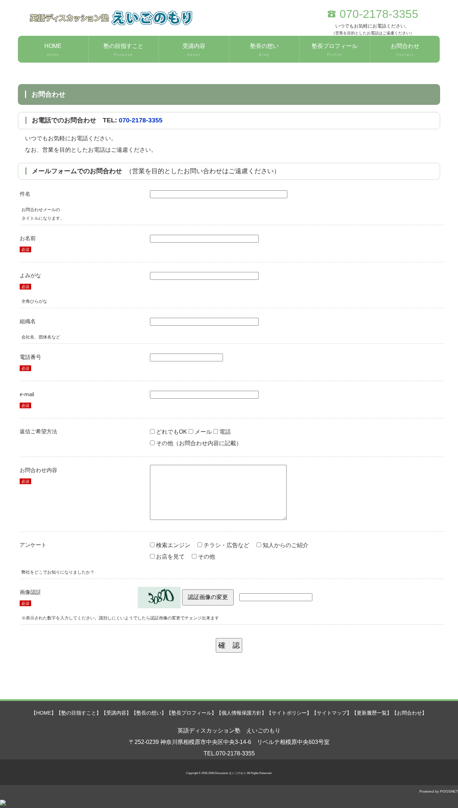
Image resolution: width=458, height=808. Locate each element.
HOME (53, 50)
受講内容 (193, 50)
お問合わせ (405, 50)
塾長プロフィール (334, 50)
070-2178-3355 (140, 120)
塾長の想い (264, 50)
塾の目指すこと (123, 50)
